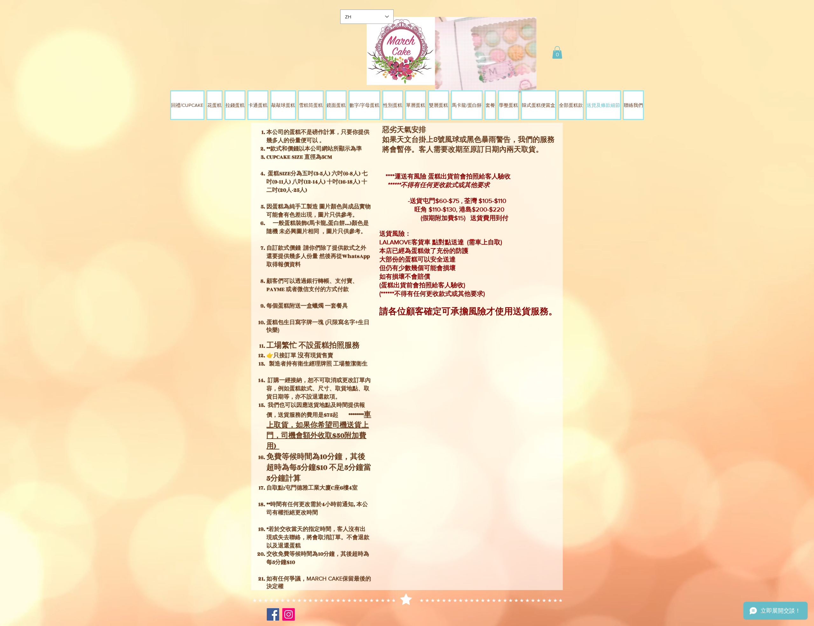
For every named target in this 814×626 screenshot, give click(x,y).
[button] (557, 52)
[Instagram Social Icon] (288, 614)
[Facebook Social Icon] (273, 614)
